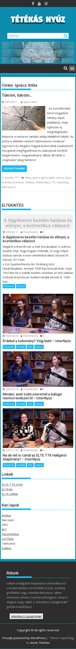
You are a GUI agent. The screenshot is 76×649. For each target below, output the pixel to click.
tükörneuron (9, 187)
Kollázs (6, 548)
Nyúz (68, 177)
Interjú (39, 346)
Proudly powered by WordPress (24, 638)
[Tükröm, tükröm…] (23, 108)
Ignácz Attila (30, 102)
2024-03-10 (11, 389)
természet (18, 182)
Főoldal (9, 177)
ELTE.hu (7, 489)
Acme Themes (40, 643)
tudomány (62, 182)
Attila (28, 177)
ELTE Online (10, 494)
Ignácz (35, 177)
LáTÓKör (8, 539)
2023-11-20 (11, 450)
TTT (17, 177)
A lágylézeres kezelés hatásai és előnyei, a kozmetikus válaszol (38, 223)
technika (6, 182)
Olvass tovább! (14, 168)
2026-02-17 (11, 232)
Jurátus (6, 515)
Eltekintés (9, 286)
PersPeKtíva (10, 534)
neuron (60, 177)
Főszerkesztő (30, 232)
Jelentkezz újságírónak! (26, 616)
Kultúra (21, 286)
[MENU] (72, 68)
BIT (4, 529)
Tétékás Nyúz (42, 182)
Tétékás (29, 182)
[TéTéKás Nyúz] (38, 62)
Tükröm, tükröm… (17, 95)
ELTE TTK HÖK (12, 484)
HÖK (30, 346)
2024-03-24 (11, 335)
